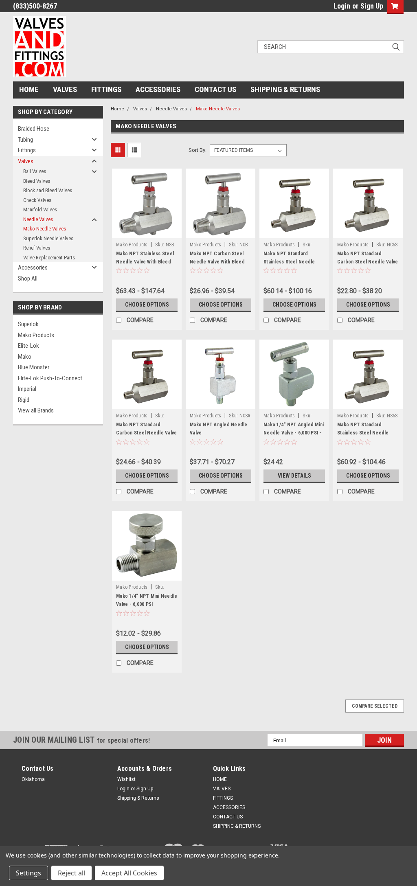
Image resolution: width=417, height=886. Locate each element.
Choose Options (147, 304)
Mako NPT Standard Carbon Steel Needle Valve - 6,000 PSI (367, 262)
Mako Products (36, 335)
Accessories (33, 267)
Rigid (23, 400)
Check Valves (37, 200)
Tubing (25, 139)
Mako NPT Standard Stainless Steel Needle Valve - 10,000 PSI (289, 262)
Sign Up (371, 6)
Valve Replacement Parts (49, 257)
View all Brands (36, 410)
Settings (28, 872)
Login (342, 6)
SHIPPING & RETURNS (285, 89)
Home (117, 109)
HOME (29, 89)
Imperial (27, 389)
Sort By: (197, 150)
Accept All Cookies (129, 872)
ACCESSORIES (158, 89)
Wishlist (126, 779)
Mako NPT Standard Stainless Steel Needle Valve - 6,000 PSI (363, 433)
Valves (25, 161)
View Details (294, 475)
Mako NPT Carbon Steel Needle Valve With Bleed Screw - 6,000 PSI (217, 262)
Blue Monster (33, 367)
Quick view (147, 232)
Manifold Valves (40, 209)
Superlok (28, 324)
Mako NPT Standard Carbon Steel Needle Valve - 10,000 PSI (146, 433)
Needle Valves (38, 219)
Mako (24, 356)
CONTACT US (215, 89)
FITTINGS (106, 89)
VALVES (65, 89)
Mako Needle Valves (44, 229)
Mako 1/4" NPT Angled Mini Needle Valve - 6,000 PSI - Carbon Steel (293, 433)
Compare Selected (374, 706)
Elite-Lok (28, 345)
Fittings (27, 150)
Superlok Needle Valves (48, 238)
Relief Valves (36, 248)
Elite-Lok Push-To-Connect (50, 378)
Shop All (27, 278)
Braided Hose (33, 128)
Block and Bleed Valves (47, 190)
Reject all (71, 872)
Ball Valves (34, 171)
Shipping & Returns (138, 798)
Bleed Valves (36, 181)
